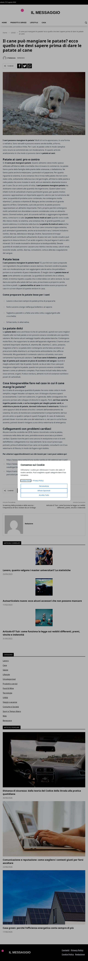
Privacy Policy (38, 481)
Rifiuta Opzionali (44, 491)
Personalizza (44, 486)
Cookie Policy (26, 481)
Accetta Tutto (44, 495)
